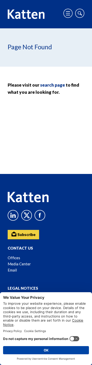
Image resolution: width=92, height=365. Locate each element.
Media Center (19, 264)
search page (52, 85)
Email (12, 270)
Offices (14, 257)
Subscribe (26, 234)
